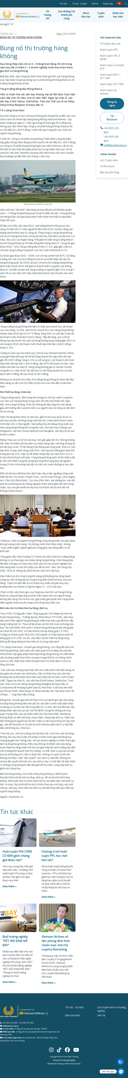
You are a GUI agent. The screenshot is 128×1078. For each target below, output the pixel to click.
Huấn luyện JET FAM (112, 84)
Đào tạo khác (72, 1015)
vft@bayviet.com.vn (115, 145)
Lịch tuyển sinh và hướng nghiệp (111, 1009)
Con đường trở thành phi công (66, 15)
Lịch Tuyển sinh (109, 160)
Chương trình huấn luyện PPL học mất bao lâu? (54, 856)
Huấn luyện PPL (109, 49)
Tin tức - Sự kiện (79, 3)
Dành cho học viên (118, 14)
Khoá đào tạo (85, 14)
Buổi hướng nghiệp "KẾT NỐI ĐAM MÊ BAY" (15, 941)
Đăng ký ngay (112, 103)
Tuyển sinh (101, 14)
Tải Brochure (112, 117)
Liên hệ (95, 3)
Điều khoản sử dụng (56, 1064)
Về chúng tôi (47, 15)
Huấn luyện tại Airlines (108, 92)
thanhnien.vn (16, 796)
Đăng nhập (108, 3)
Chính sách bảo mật (72, 1064)
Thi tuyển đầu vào (110, 43)
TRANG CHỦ (6, 34)
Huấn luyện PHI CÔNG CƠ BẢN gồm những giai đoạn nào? (17, 856)
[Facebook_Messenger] (121, 1071)
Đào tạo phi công (109, 172)
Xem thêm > (9, 886)
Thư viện (63, 3)
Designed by (64, 1060)
